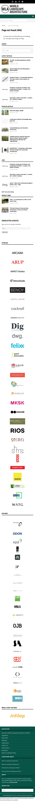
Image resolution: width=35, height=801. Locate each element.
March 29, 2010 (14, 122)
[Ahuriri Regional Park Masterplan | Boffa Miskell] (5, 70)
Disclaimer (5, 750)
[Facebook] (19, 1)
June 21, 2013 (14, 153)
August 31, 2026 (14, 63)
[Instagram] (12, 1)
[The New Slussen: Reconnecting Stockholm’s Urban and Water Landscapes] (5, 210)
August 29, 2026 (14, 82)
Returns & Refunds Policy (9, 753)
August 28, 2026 (14, 92)
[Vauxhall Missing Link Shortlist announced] (5, 129)
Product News (6, 195)
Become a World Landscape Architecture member (16, 733)
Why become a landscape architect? (11, 768)
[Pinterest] (22, 1)
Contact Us (5, 745)
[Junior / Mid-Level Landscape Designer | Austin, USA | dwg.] (5, 184)
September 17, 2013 (15, 143)
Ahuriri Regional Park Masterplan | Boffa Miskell (20, 69)
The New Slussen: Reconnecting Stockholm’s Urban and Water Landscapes (19, 209)
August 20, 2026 (14, 203)
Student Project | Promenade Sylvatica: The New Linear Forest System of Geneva (21, 79)
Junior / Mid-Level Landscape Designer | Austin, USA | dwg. (21, 183)
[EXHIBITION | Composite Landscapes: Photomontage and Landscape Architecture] (5, 150)
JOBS (3, 160)
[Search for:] (17, 20)
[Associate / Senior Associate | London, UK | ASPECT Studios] (5, 99)
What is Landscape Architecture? (10, 761)
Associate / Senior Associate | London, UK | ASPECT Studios (21, 98)
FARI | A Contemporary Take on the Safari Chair (20, 200)
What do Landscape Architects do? (10, 764)
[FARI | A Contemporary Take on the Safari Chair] (5, 201)
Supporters (5, 735)
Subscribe (4, 232)
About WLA (5, 738)
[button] (33, 16)
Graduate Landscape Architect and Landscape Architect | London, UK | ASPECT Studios (20, 89)
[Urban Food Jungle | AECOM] (5, 112)
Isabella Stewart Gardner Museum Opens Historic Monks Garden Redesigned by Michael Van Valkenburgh (20, 139)
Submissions (5, 743)
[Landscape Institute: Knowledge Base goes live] (5, 121)
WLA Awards (13, 782)
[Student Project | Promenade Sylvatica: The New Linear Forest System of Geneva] (5, 79)
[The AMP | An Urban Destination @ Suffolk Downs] (5, 62)
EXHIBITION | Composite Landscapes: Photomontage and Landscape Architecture (21, 149)
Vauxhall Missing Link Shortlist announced (19, 128)
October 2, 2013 (14, 112)
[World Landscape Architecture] (14, 13)
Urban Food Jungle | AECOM (16, 110)
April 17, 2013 (14, 131)
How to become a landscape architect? (11, 771)
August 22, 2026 (14, 186)
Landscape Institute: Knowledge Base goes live (21, 120)
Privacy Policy (5, 748)
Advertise (4, 740)
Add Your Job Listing (8, 192)
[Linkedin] (15, 1)
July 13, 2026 (13, 213)
